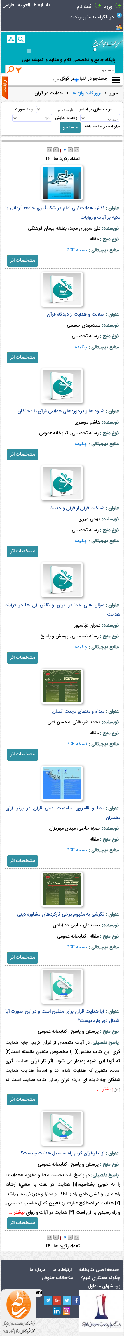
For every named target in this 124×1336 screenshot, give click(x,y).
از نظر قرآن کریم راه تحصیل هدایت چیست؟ (62, 1153)
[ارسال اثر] (11, 39)
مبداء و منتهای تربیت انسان (78, 711)
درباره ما (37, 1269)
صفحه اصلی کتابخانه (99, 1269)
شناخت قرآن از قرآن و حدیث (76, 508)
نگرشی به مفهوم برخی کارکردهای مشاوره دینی (60, 914)
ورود (108, 6)
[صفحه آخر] (76, 149)
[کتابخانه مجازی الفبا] (107, 43)
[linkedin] (57, 1311)
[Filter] (19, 69)
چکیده (81, 347)
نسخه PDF (76, 250)
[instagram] (67, 1311)
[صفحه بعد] (70, 149)
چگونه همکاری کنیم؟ (100, 1278)
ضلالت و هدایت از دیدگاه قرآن (75, 314)
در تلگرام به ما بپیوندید (92, 17)
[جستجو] (21, 39)
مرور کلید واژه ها (87, 93)
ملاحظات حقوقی (57, 1278)
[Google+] (57, 1300)
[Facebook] (76, 1300)
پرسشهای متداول (104, 1286)
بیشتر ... (105, 1089)
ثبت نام (84, 6)
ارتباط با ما (62, 1269)
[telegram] (48, 1300)
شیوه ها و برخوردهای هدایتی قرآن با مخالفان (60, 411)
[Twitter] (67, 1300)
